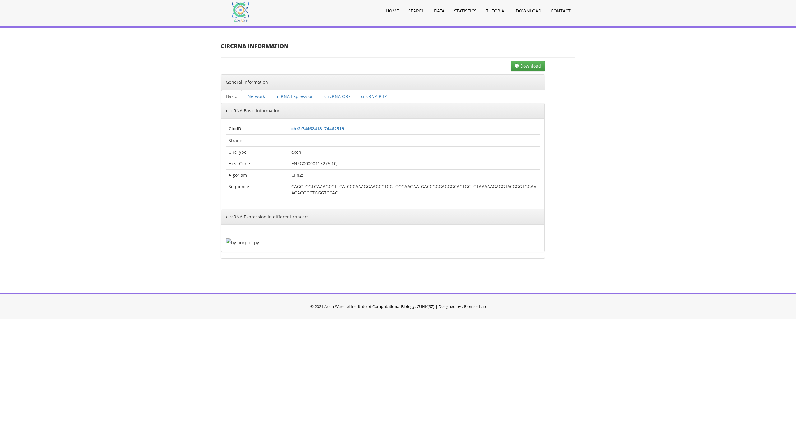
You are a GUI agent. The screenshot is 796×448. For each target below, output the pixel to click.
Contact (561, 11)
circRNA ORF (337, 96)
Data (439, 11)
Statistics (465, 11)
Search (416, 11)
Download (528, 11)
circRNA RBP (374, 96)
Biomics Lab (475, 306)
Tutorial (496, 11)
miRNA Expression (294, 96)
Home (392, 11)
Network (256, 96)
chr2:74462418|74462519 (317, 129)
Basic (231, 96)
